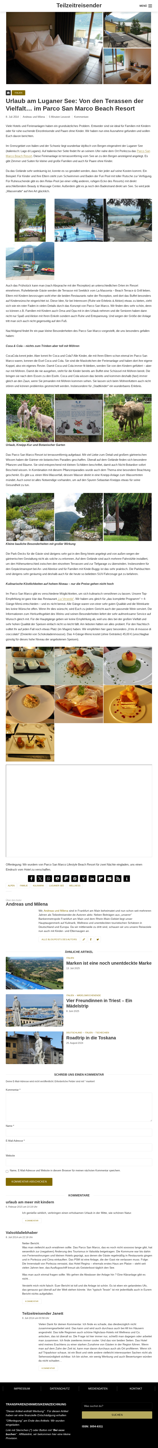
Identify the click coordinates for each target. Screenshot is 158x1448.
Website (10, 1155)
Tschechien (102, 1032)
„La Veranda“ (66, 598)
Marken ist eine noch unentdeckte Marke (109, 963)
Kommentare (81, 116)
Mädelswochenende (89, 995)
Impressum (22, 1388)
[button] (31, 878)
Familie (24, 885)
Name (10, 1125)
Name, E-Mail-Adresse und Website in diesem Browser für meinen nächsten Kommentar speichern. (65, 1170)
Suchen (117, 1414)
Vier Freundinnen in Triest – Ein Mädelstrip (99, 1003)
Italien (18, 93)
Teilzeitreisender (79, 5)
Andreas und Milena (34, 116)
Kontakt (136, 1388)
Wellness (74, 885)
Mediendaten (98, 1388)
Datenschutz (60, 1388)
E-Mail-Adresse (15, 1140)
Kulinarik (38, 885)
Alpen (11, 885)
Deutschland (74, 1032)
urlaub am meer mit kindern (30, 1202)
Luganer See (56, 885)
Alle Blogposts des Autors (59, 939)
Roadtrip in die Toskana (91, 1037)
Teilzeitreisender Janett (42, 1313)
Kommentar (13, 1089)
